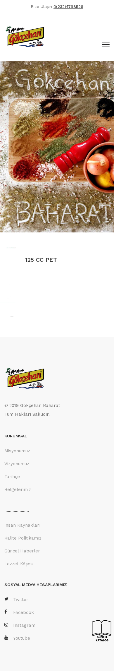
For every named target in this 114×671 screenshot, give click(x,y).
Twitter (20, 599)
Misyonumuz (17, 450)
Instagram (24, 625)
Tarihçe (12, 476)
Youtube (21, 638)
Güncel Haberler (22, 551)
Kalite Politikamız (23, 538)
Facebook (23, 612)
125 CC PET (22, 259)
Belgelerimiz (17, 489)
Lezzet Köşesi (19, 563)
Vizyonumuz (16, 463)
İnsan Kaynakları (22, 525)
